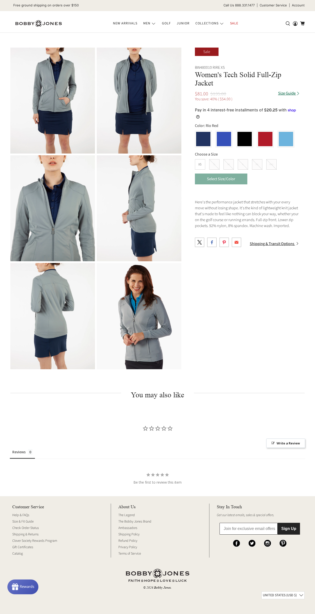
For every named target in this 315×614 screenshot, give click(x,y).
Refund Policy (127, 540)
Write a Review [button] (288, 443)
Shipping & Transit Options (272, 243)
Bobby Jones (162, 587)
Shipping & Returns (25, 534)
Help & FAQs (20, 515)
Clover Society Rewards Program (34, 540)
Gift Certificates (22, 547)
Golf (166, 23)
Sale (234, 23)
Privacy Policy (127, 547)
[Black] (244, 139)
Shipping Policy (129, 534)
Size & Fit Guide (23, 521)
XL (257, 164)
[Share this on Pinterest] (224, 242)
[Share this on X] (199, 242)
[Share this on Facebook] (212, 242)
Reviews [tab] (19, 452)
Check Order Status (25, 528)
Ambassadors (127, 528)
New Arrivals (125, 23)
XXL (271, 164)
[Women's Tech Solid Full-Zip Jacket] (52, 101)
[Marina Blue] (224, 139)
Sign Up (288, 528)
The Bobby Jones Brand (134, 521)
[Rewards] (22, 586)
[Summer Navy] (203, 139)
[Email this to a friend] (236, 242)
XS (200, 164)
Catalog (17, 553)
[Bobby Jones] (38, 24)
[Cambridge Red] (265, 139)
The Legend (126, 515)
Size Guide (287, 93)
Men (146, 23)
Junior (183, 23)
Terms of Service (129, 553)
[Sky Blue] (286, 139)
